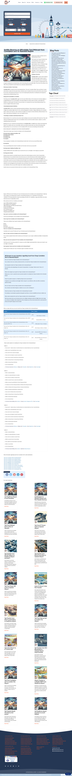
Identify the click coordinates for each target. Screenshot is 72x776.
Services (28, 2)
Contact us (37, 2)
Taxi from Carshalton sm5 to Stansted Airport (12, 461)
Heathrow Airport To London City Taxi (43, 739)
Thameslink (24, 426)
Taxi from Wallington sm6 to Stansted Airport (12, 462)
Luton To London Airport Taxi (9, 752)
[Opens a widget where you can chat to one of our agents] (68, 774)
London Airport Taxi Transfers (9, 748)
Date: (6, 27)
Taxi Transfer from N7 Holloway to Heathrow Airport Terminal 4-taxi (58, 109)
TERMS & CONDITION (40, 746)
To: (7, 16)
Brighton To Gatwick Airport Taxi (57, 742)
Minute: (22, 27)
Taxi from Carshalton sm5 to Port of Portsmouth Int (13, 466)
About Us (24, 2)
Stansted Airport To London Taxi (26, 749)
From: (7, 13)
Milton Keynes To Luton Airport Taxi (10, 742)
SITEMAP (38, 749)
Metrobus (15, 426)
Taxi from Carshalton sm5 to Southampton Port (12, 469)
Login (66, 2)
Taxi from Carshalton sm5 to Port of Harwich (12, 467)
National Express (27, 448)
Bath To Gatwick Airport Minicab (58, 58)
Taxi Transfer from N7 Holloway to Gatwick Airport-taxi (57, 114)
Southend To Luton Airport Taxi (26, 742)
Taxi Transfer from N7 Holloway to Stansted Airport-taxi (57, 100)
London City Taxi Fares (8, 749)
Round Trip (24, 19)
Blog (41, 2)
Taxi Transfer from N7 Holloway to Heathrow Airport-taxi (57, 102)
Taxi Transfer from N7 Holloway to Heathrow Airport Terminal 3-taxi (58, 107)
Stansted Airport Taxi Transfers (26, 748)
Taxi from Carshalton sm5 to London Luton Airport (13, 465)
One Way (11, 19)
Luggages (22, 22)
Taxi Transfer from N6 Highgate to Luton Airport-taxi (57, 98)
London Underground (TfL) (28, 401)
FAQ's (32, 2)
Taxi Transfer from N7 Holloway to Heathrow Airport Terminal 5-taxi (58, 112)
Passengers (10, 22)
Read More (6, 506)
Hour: (18, 27)
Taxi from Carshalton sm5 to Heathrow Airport (12, 460)
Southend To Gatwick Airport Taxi (26, 739)
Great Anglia (37, 401)
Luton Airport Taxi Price (8, 739)
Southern (18, 401)
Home (19, 2)
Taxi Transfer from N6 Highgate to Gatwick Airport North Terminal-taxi (57, 96)
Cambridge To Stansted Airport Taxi (26, 752)
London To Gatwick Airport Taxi (57, 739)
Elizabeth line (31, 426)
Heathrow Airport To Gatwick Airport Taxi (43, 742)
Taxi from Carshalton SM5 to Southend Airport (12, 457)
